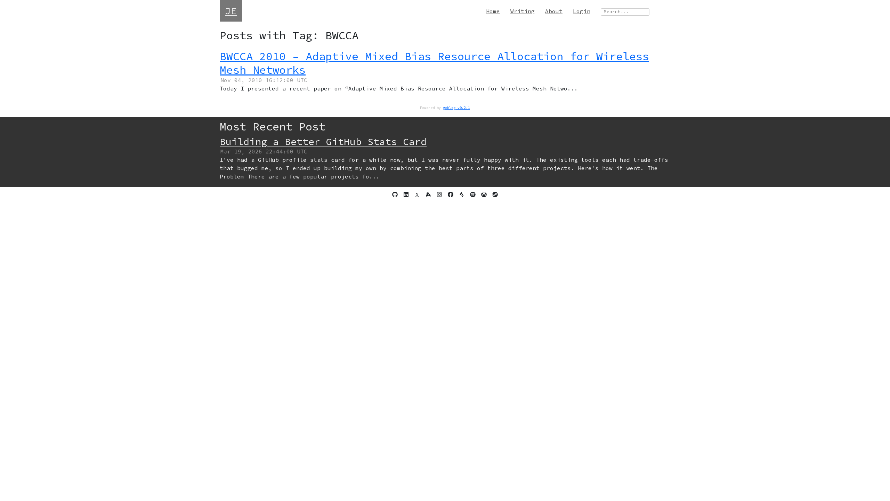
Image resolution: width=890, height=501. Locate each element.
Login (581, 11)
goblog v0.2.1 (456, 107)
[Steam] (495, 194)
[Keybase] (428, 194)
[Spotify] (472, 194)
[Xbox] (483, 194)
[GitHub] (394, 194)
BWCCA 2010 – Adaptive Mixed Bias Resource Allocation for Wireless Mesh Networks (434, 63)
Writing (522, 11)
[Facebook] (450, 194)
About (554, 11)
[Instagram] (439, 194)
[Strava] (461, 194)
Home (493, 11)
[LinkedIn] (406, 194)
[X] (417, 194)
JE (231, 11)
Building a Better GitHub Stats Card (323, 141)
